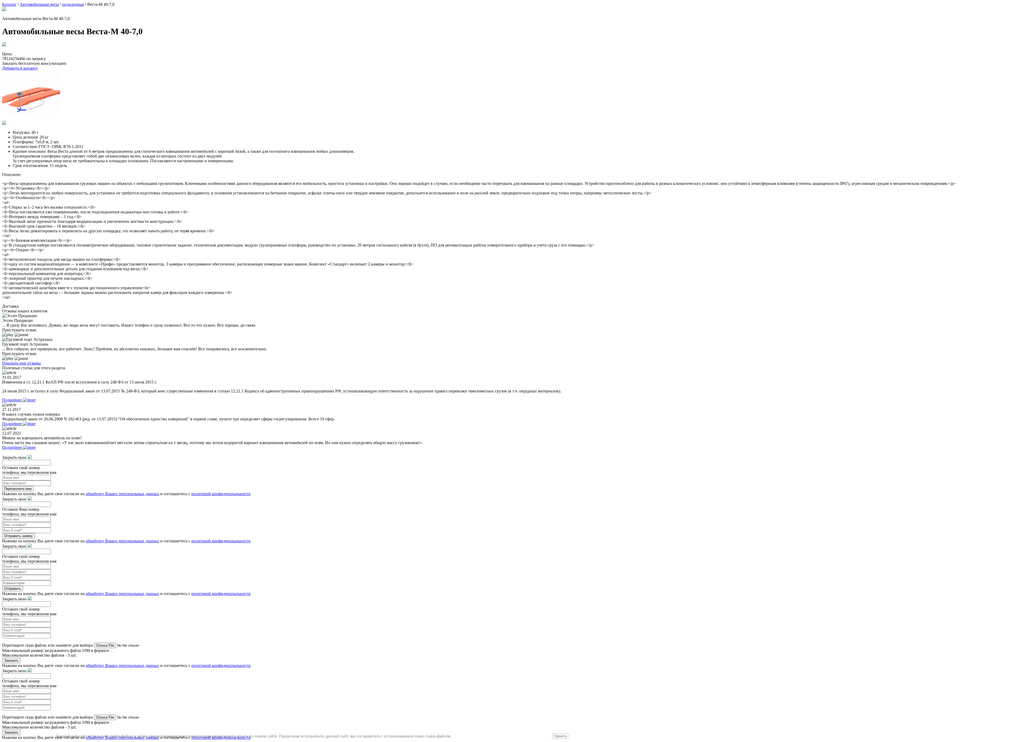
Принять (560, 736)
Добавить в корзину (20, 68)
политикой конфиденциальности (221, 494)
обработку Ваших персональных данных (122, 494)
